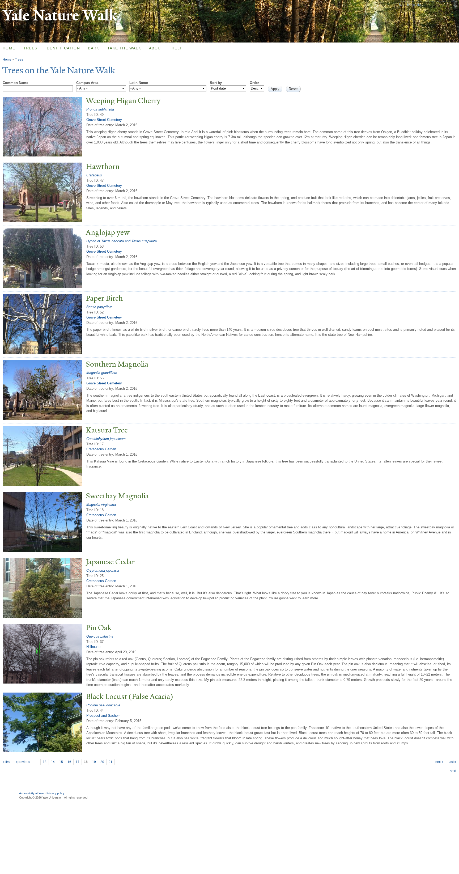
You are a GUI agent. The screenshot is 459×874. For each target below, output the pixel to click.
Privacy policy (55, 793)
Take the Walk (124, 48)
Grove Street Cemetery (104, 120)
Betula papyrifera (99, 307)
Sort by (216, 83)
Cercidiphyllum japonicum (106, 439)
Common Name (15, 83)
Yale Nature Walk (60, 15)
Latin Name (138, 83)
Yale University (17, 4)
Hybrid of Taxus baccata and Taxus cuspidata (121, 241)
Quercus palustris (99, 636)
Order (254, 83)
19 (94, 762)
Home (7, 59)
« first (6, 762)
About (156, 48)
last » (452, 762)
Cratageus (94, 175)
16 (69, 762)
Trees (30, 48)
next (453, 771)
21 (110, 762)
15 (61, 762)
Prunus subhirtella (100, 109)
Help (177, 48)
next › (439, 762)
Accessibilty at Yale (31, 793)
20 (102, 762)
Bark (93, 48)
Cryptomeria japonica (102, 570)
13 (44, 762)
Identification (62, 48)
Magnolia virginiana (101, 505)
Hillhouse (93, 647)
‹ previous (23, 762)
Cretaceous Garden (101, 449)
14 (53, 762)
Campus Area (87, 83)
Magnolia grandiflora (101, 373)
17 (77, 762)
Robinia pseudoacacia (103, 705)
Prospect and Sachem (103, 716)
